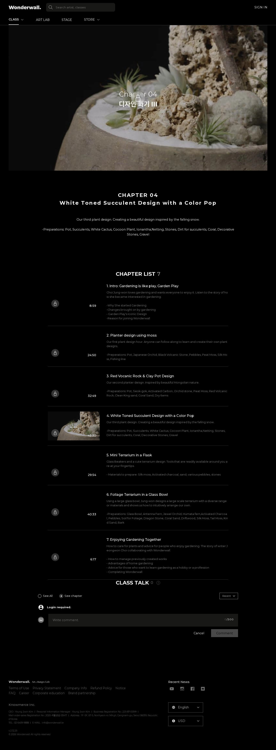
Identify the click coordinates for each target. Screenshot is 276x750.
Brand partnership (82, 693)
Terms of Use (19, 688)
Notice (120, 688)
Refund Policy (101, 688)
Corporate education (49, 693)
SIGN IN (260, 7)
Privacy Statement (47, 688)
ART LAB (43, 20)
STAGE (67, 20)
